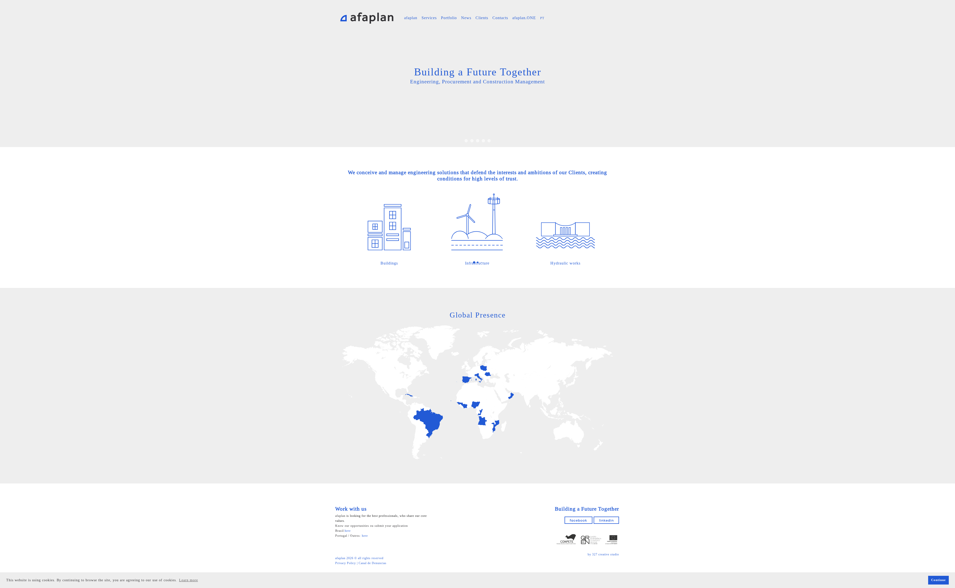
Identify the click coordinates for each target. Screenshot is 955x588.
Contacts (500, 18)
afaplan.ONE (524, 18)
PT (542, 18)
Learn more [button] (188, 580)
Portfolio (449, 18)
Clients (482, 18)
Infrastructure (477, 263)
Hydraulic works (565, 263)
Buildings (389, 263)
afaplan (410, 18)
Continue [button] (938, 580)
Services (429, 18)
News (466, 18)
